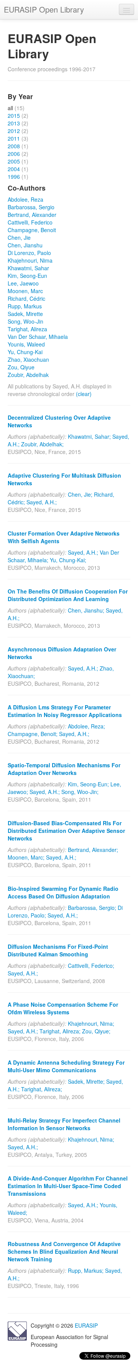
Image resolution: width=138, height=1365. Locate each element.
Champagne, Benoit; (33, 734)
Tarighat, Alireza (27, 329)
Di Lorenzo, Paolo (29, 253)
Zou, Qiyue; (96, 1031)
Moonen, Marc (25, 291)
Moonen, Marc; (26, 857)
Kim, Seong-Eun (27, 275)
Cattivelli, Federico (30, 222)
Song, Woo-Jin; (80, 792)
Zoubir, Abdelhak (28, 375)
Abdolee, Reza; (86, 726)
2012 (14, 131)
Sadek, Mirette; (86, 1081)
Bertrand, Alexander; (93, 849)
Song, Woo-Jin (25, 321)
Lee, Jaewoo (23, 283)
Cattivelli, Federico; (91, 965)
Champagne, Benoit (32, 230)
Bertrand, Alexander (32, 214)
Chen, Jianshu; (86, 610)
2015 (14, 115)
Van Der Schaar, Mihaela (38, 336)
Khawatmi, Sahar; (89, 436)
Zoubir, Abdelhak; (42, 444)
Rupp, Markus (25, 306)
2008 (14, 146)
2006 (14, 153)
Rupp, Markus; (86, 1270)
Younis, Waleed (26, 344)
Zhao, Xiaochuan (28, 359)
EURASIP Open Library (44, 9)
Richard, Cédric (26, 298)
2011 (14, 138)
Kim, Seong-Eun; (88, 784)
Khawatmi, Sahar (28, 268)
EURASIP (86, 1325)
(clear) (84, 394)
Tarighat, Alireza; (59, 1031)
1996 (14, 176)
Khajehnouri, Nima (30, 260)
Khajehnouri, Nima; (91, 1023)
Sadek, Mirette (25, 314)
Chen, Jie (19, 237)
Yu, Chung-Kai (25, 352)
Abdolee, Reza (25, 199)
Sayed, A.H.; (41, 502)
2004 (14, 169)
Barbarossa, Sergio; (92, 907)
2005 (14, 161)
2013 (14, 123)
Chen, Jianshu (25, 245)
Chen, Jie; (80, 494)
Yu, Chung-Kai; (68, 560)
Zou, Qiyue (21, 367)
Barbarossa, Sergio (31, 207)
